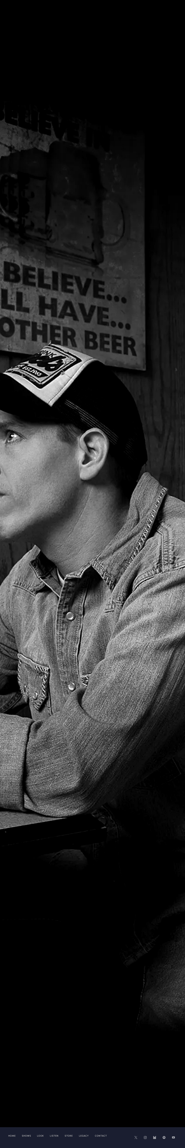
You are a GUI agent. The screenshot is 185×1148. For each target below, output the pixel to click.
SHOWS (26, 1135)
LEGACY (84, 1135)
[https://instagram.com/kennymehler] (145, 1137)
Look (40, 1135)
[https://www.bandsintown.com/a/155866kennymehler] (154, 1137)
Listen (54, 1135)
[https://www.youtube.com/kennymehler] (173, 1137)
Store (69, 1135)
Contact (101, 1135)
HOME (12, 1135)
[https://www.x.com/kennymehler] (135, 1137)
